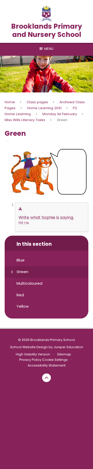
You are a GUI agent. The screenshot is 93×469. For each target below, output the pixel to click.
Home (10, 102)
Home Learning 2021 (44, 108)
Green (62, 119)
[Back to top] (46, 377)
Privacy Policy (30, 359)
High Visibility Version (33, 354)
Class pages (37, 102)
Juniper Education (68, 347)
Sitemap (64, 354)
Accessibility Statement (47, 365)
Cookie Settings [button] (55, 359)
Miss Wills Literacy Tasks (25, 119)
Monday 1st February (59, 114)
